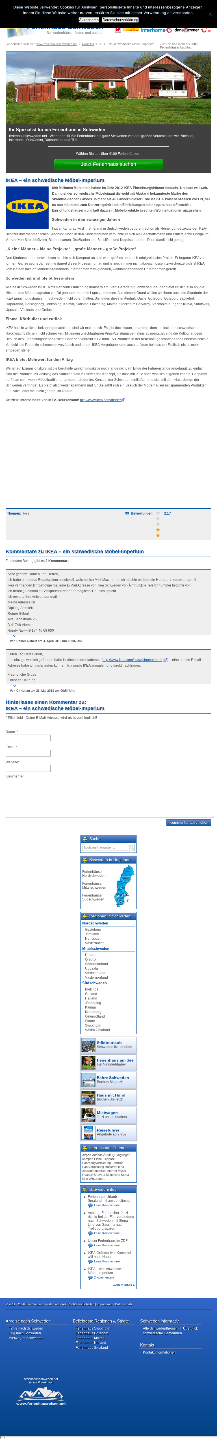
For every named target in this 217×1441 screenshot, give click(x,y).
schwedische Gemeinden (162, 1333)
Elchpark (109, 1159)
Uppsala (91, 968)
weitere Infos (124, 1285)
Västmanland (95, 973)
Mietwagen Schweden (25, 1338)
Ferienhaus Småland (92, 1348)
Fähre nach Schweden (25, 1328)
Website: (12, 762)
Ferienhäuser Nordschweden (94, 874)
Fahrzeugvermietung (96, 1163)
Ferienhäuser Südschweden (93, 897)
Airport (86, 1155)
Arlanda (97, 1155)
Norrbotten (93, 939)
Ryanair (87, 1174)
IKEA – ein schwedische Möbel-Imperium (106, 1271)
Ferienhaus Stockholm (93, 1328)
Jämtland (92, 934)
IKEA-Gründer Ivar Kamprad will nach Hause (109, 1255)
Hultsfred (111, 1166)
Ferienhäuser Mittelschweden (94, 885)
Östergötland (95, 1016)
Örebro (90, 959)
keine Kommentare (107, 1205)
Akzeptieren (89, 20)
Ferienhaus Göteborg (92, 1333)
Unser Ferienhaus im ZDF (107, 1241)
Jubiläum (88, 1170)
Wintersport (97, 1178)
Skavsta (99, 1174)
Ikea (26, 513)
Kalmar (90, 1007)
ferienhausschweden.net (41, 1379)
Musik (122, 1170)
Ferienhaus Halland (91, 1343)
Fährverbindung (93, 1166)
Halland (91, 998)
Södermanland (96, 964)
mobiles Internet (106, 1170)
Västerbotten (95, 943)
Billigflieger (123, 1155)
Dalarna (91, 955)
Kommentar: (15, 776)
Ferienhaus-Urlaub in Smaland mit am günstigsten (109, 1199)
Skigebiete (113, 1174)
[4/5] (158, 518)
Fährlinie (117, 1163)
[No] (210, 14)
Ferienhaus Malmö (90, 1338)
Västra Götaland (97, 1030)
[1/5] (158, 535)
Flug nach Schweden (24, 1333)
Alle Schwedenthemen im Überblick (170, 1328)
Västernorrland (96, 977)
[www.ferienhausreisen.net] (43, 1396)
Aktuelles (88, 44)
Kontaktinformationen (159, 1352)
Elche (98, 1159)
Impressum (104, 1304)
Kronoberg (93, 1012)
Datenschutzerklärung (120, 20)
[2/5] (158, 530)
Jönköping (93, 1003)
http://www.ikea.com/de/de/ (100, 400)
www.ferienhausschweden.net (56, 44)
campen (87, 1159)
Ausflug (109, 1155)
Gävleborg (93, 930)
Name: (12, 732)
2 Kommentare (104, 1277)
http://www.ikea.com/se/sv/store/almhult (132, 660)
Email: (12, 747)
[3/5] (158, 524)
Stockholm (93, 1025)
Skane (90, 1021)
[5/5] (158, 513)
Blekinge (92, 989)
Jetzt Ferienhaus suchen (108, 164)
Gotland (91, 994)
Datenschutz (124, 1304)
